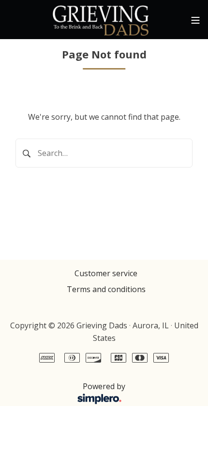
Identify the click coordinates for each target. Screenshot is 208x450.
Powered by (66, 392)
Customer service (105, 273)
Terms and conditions (106, 289)
